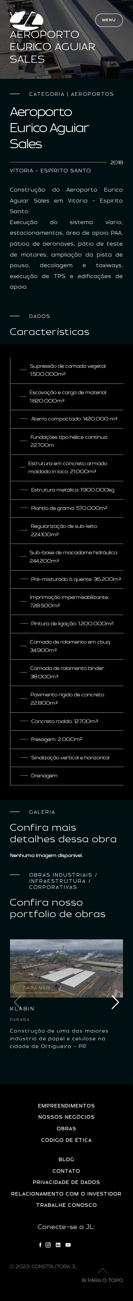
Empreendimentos (66, 1106)
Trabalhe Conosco (66, 1205)
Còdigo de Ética (66, 1140)
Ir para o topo (102, 1281)
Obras (67, 1129)
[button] (115, 1002)
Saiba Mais (37, 988)
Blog (67, 1159)
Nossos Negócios (66, 1117)
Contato (66, 1171)
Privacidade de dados (66, 1182)
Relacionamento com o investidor (66, 1194)
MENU (109, 20)
